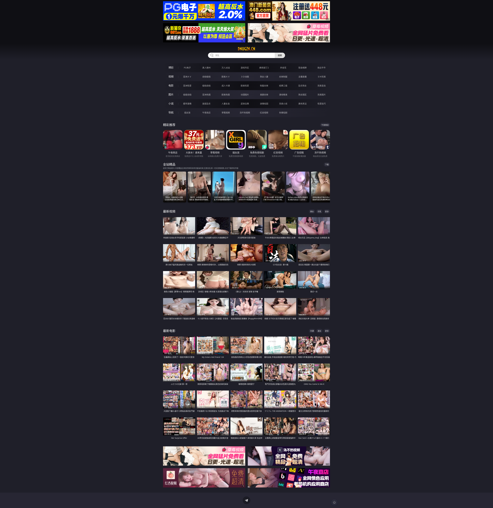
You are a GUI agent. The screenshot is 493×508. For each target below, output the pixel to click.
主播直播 (302, 76)
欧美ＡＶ (226, 76)
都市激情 (187, 103)
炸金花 (283, 67)
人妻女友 (226, 103)
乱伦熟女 (302, 85)
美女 (312, 211)
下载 (327, 164)
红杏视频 (264, 112)
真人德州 (206, 67)
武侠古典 (245, 103)
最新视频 (169, 211)
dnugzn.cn (246, 48)
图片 (171, 94)
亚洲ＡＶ (187, 76)
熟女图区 (302, 94)
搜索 (280, 55)
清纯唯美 (283, 94)
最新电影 (169, 331)
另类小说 (283, 103)
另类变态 (321, 85)
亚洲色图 (206, 94)
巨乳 (319, 211)
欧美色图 (226, 94)
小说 (171, 103)
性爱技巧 (321, 103)
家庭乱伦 (206, 103)
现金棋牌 (302, 67)
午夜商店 (206, 112)
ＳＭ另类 (321, 76)
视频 (171, 76)
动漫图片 (245, 94)
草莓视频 (226, 112)
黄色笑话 (302, 103)
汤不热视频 (245, 112)
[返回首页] (334, 502)
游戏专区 (245, 67)
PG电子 (187, 67)
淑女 (319, 331)
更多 (327, 211)
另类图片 (321, 94)
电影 (171, 85)
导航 (171, 112)
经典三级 (283, 85)
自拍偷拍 (206, 76)
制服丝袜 (264, 85)
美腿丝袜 (264, 94)
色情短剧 (283, 112)
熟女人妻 (264, 76)
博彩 (171, 67)
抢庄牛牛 (321, 67)
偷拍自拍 (206, 85)
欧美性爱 (245, 85)
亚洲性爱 (187, 85)
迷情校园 (264, 103)
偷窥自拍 (187, 94)
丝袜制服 (283, 76)
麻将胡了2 (264, 67)
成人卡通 (226, 85)
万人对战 (226, 67)
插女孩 (187, 112)
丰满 (312, 331)
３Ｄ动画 (245, 76)
